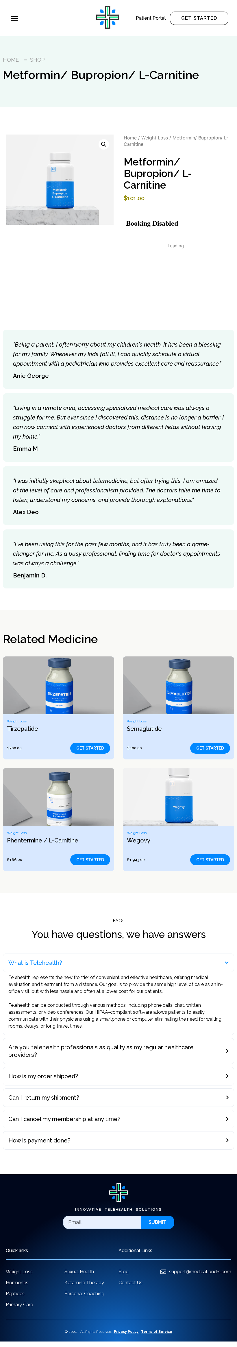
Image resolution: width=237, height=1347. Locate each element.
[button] (14, 18)
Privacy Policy (126, 1332)
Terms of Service (156, 1332)
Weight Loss (154, 138)
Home (130, 138)
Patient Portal (151, 18)
